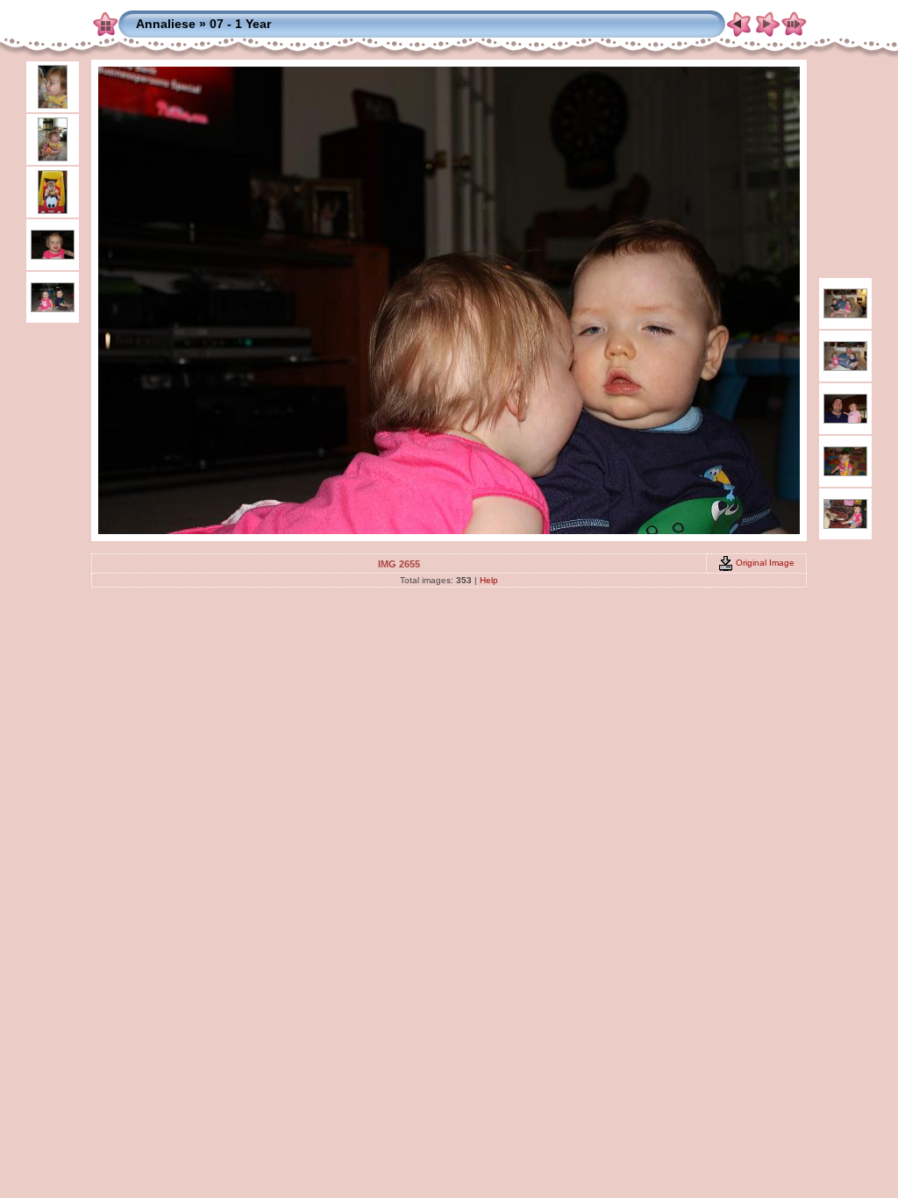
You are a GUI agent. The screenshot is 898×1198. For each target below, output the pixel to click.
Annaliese (166, 24)
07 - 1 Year (240, 24)
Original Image (764, 562)
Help (489, 580)
